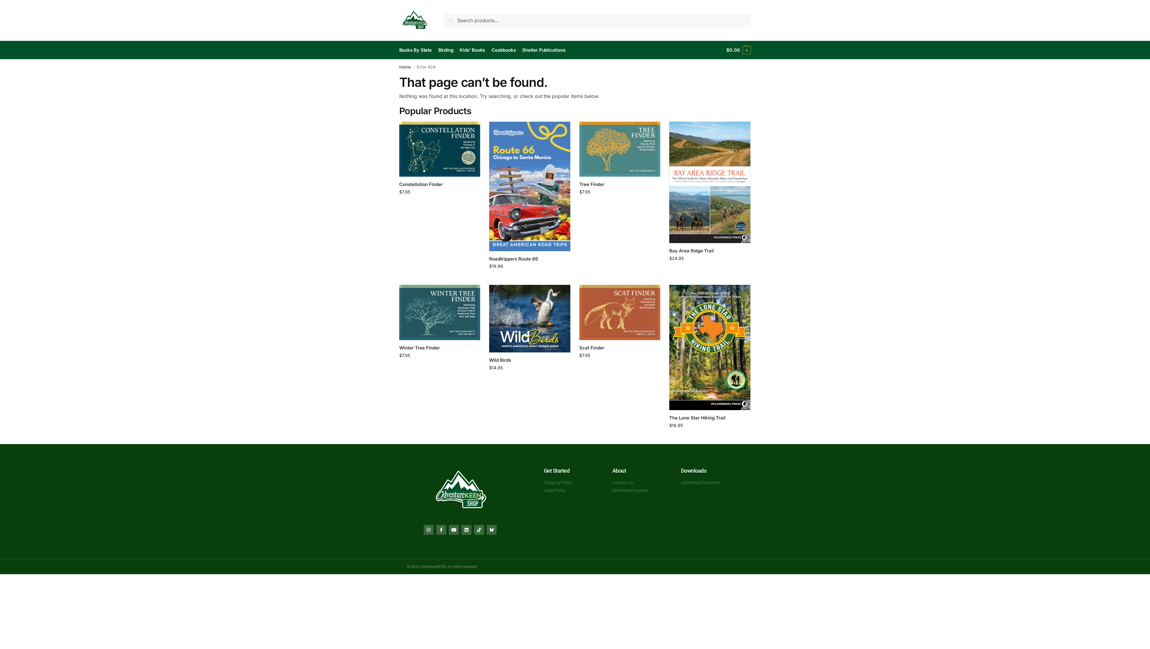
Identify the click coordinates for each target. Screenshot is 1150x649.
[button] (738, 50)
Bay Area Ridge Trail (691, 251)
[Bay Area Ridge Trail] (709, 182)
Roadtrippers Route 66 (513, 259)
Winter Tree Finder (419, 348)
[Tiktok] (479, 530)
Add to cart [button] (439, 204)
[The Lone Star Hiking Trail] (709, 347)
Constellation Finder (421, 184)
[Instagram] (429, 530)
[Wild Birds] (529, 318)
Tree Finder (591, 184)
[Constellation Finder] (439, 149)
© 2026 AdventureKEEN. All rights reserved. (442, 567)
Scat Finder (591, 348)
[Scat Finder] (620, 312)
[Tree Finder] (620, 149)
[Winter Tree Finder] (439, 312)
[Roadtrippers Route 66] (529, 186)
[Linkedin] (466, 530)
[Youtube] (454, 530)
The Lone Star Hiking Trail (697, 418)
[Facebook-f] (441, 530)
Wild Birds (500, 360)
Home (405, 67)
